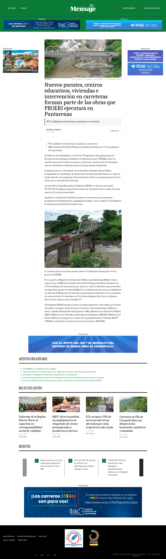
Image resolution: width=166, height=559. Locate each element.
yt (48, 555)
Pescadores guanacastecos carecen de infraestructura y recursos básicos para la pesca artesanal (63, 378)
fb (41, 555)
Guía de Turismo (9, 540)
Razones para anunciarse (26, 536)
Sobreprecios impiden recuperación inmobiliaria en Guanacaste (50, 375)
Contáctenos (22, 540)
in (54, 555)
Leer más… (23, 437)
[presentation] (25, 467)
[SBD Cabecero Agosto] (124, 25)
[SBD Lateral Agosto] (145, 62)
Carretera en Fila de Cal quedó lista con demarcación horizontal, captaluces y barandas (132, 424)
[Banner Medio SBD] (83, 344)
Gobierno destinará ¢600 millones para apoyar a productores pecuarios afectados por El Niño (62, 380)
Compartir (114, 131)
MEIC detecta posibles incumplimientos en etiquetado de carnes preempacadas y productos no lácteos (65, 423)
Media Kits (43, 536)
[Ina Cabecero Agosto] (42, 25)
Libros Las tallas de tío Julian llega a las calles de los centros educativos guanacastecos (59, 372)
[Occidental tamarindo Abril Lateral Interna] (20, 61)
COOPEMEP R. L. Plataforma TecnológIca (39, 369)
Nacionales (48, 79)
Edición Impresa (129, 8)
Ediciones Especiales (152, 8)
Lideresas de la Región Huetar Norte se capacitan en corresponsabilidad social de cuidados (32, 423)
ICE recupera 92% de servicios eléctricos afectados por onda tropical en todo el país (99, 422)
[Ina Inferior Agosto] (83, 502)
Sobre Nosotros (8, 536)
